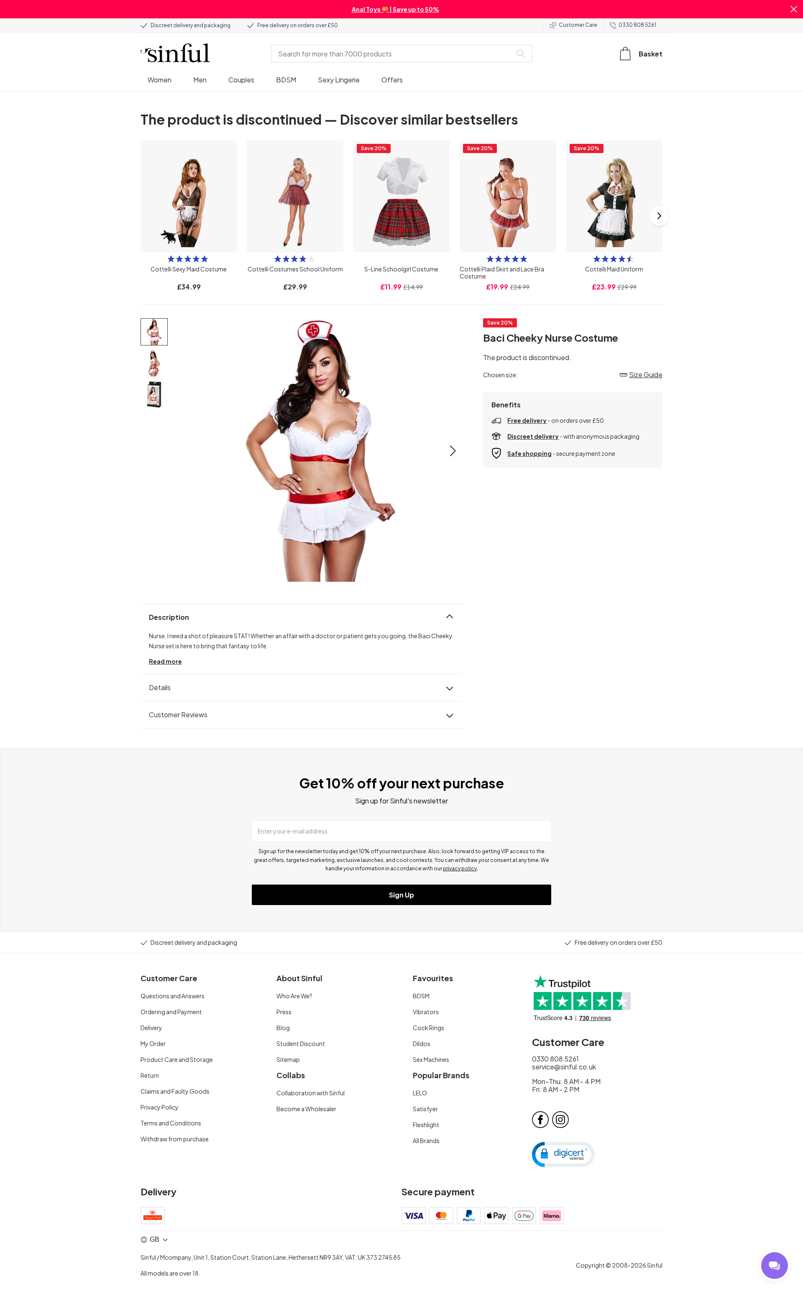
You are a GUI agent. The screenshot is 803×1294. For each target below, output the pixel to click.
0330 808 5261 (637, 25)
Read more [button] (165, 661)
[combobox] (393, 53)
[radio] (171, 259)
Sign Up (401, 894)
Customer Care (578, 25)
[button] (793, 9)
